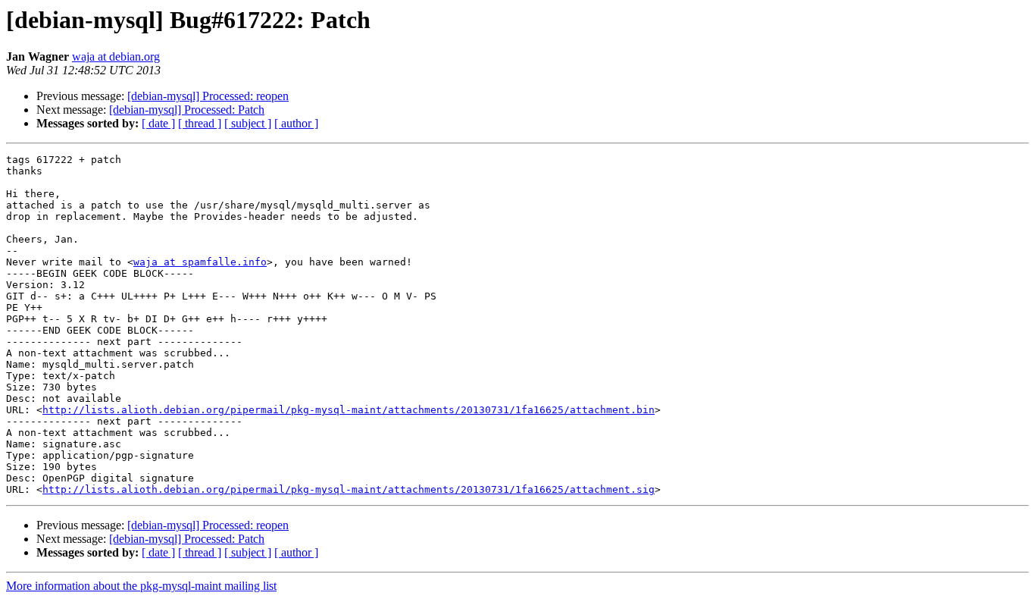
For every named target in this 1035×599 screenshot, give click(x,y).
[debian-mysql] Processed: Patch (186, 109)
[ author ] (296, 123)
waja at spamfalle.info (200, 262)
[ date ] (158, 123)
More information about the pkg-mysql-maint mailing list (141, 585)
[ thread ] (199, 123)
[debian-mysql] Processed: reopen (208, 95)
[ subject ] (247, 123)
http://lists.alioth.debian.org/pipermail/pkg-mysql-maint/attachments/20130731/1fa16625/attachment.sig (348, 489)
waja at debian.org (116, 56)
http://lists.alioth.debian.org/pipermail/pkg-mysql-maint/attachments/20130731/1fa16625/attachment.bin (348, 410)
